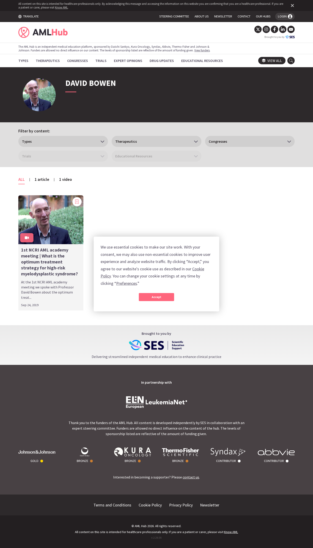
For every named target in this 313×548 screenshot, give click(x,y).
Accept (156, 297)
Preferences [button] (126, 283)
